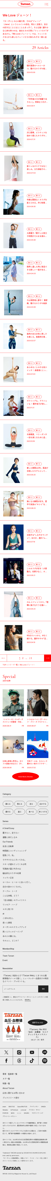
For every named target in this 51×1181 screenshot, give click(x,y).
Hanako (5, 1110)
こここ (19, 1113)
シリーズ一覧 (13, 665)
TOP (4, 665)
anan (4, 1107)
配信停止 (28, 1000)
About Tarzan (8, 1088)
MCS (12, 1113)
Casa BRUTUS (22, 1107)
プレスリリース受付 (11, 1098)
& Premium (14, 1110)
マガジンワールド (37, 1113)
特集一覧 (6, 1083)
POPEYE (5, 1113)
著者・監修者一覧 (10, 1074)
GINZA (43, 1107)
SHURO (26, 1113)
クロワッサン (34, 1107)
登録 (43, 989)
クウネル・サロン (34, 1110)
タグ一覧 (6, 1079)
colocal (23, 1110)
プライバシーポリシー (10, 1116)
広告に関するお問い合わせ (14, 1093)
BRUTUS (12, 1107)
